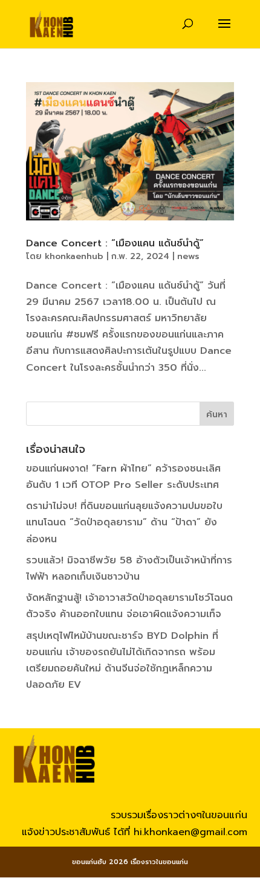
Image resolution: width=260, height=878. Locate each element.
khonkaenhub (74, 256)
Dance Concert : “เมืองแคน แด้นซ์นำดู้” (115, 243)
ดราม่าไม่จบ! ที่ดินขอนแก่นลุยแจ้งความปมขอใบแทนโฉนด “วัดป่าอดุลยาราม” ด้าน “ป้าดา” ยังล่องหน (124, 522)
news (188, 256)
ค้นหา (216, 414)
